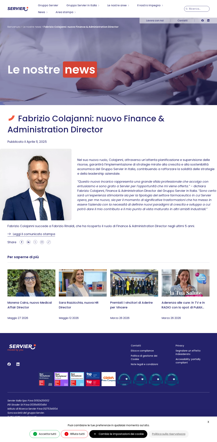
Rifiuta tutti (77, 434)
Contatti (182, 20)
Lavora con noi (155, 20)
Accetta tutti (47, 434)
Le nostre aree (117, 5)
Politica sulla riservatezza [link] (168, 434)
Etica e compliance (142, 350)
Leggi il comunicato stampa (34, 234)
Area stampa (64, 12)
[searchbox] (198, 9)
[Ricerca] (187, 9)
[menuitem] (48, 5)
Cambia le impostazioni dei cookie (121, 434)
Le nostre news (32, 27)
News (41, 12)
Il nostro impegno (149, 5)
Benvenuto (14, 27)
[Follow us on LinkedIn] (208, 20)
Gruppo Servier (48, 5)
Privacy (180, 345)
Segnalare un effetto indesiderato (188, 352)
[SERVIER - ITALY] (17, 9)
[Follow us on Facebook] (202, 20)
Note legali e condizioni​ (144, 364)
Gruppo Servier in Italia (81, 5)
